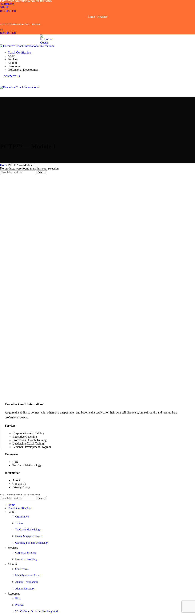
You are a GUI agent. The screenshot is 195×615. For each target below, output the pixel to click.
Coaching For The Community (31, 542)
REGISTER (8, 11)
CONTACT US (12, 76)
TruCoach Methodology (28, 529)
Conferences (21, 569)
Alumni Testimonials (26, 582)
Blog (17, 598)
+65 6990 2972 (7, 4)
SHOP (4, 7)
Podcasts (19, 605)
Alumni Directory (24, 588)
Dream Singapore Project (28, 536)
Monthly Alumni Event (27, 575)
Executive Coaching (26, 559)
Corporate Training (25, 552)
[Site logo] (20, 46)
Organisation (22, 516)
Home (4, 165)
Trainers (19, 523)
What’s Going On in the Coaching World (37, 611)
